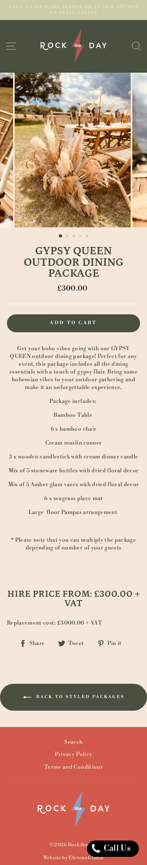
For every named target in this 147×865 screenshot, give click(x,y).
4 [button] (81, 237)
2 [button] (68, 237)
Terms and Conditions (73, 766)
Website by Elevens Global (73, 858)
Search (73, 741)
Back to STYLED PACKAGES (79, 696)
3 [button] (75, 237)
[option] (73, 10)
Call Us (116, 848)
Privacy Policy (74, 754)
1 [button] (61, 236)
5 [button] (88, 237)
